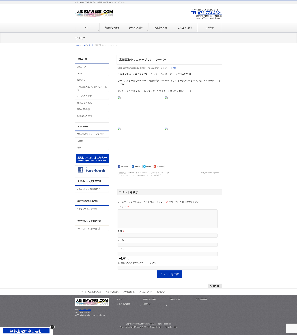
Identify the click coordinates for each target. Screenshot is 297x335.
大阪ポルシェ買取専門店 (89, 189)
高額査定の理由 (84, 116)
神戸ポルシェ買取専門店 (89, 228)
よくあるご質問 (84, 96)
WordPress (135, 327)
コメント (123, 206)
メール (122, 240)
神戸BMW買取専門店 (87, 209)
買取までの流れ (84, 102)
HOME (80, 73)
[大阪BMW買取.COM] (94, 15)
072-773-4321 (210, 13)
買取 (79, 147)
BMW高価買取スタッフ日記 (90, 134)
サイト (121, 249)
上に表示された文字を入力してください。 (138, 263)
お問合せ (81, 80)
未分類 (173, 68)
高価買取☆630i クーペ (211, 173)
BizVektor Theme (149, 327)
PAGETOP (215, 286)
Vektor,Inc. (163, 327)
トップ (80, 292)
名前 (121, 231)
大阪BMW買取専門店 (145, 324)
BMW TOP (82, 66)
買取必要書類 (83, 109)
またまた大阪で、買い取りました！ (92, 88)
